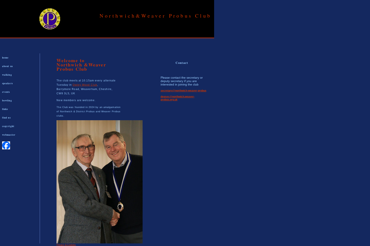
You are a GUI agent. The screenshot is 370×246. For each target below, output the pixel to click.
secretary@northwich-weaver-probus (183, 90)
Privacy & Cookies (66, 244)
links (5, 109)
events (6, 92)
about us (7, 66)
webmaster (8, 134)
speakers (7, 83)
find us (6, 117)
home (5, 57)
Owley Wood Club (85, 84)
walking (7, 74)
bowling (7, 100)
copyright (8, 126)
